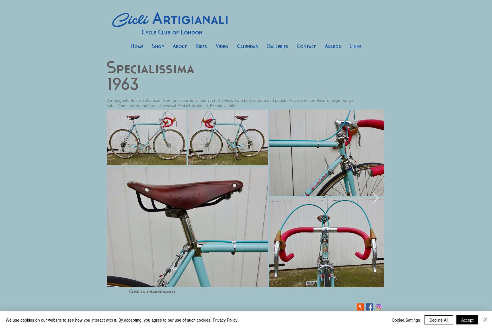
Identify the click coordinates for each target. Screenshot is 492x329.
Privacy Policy (225, 320)
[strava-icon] (360, 307)
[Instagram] (378, 307)
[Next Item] (375, 198)
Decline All (438, 320)
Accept (467, 320)
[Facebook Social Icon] (369, 307)
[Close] (485, 319)
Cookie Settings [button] (406, 320)
